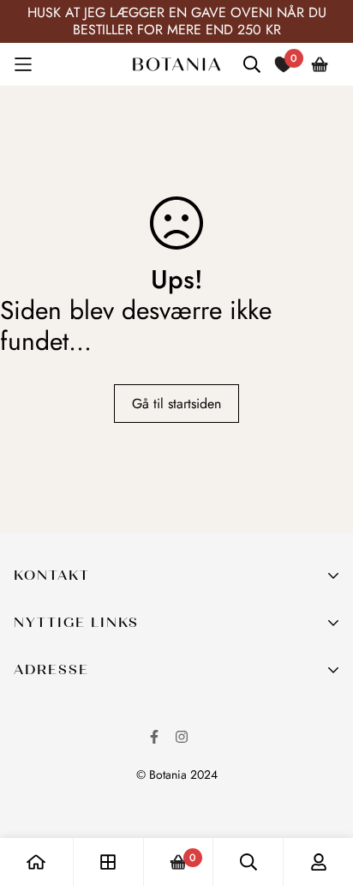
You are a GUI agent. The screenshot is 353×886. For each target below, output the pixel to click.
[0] (178, 862)
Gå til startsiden (176, 403)
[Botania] (176, 64)
